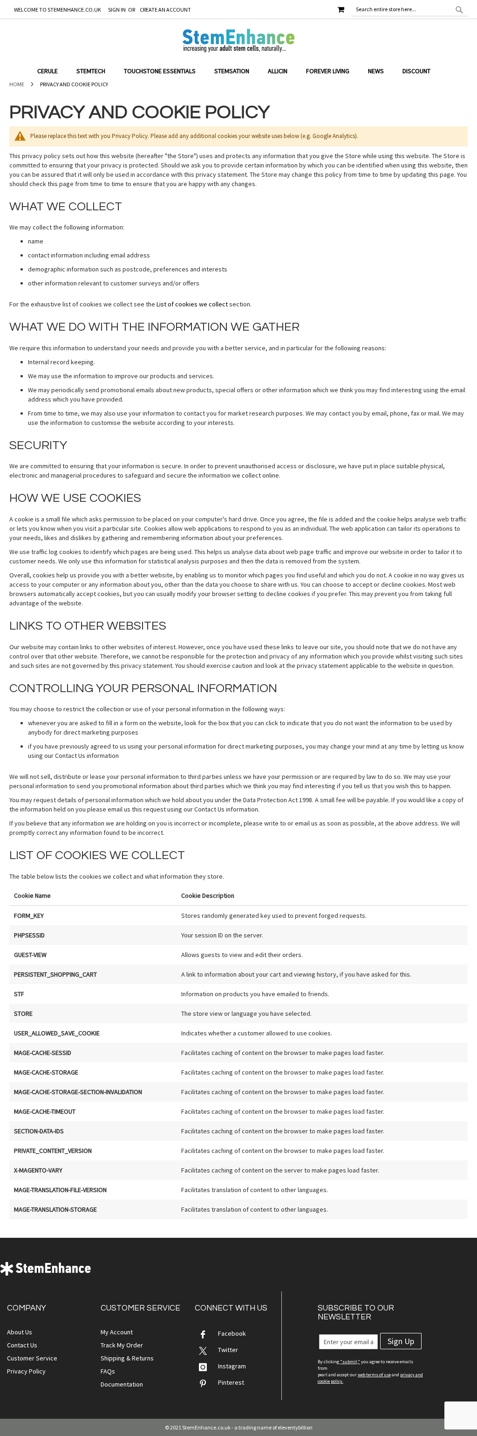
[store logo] (238, 40)
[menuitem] (52, 71)
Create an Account (165, 9)
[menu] (238, 71)
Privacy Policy (26, 1371)
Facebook (232, 1333)
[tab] (238, 71)
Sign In (117, 9)
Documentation (122, 1384)
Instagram (232, 1366)
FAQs (108, 1371)
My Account (117, 1332)
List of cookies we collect (192, 304)
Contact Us (22, 1345)
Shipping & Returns (127, 1358)
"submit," (350, 1362)
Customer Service (32, 1358)
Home (16, 84)
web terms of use (374, 1375)
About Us (19, 1332)
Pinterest (231, 1382)
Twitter (228, 1350)
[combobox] (409, 9)
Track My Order (122, 1345)
